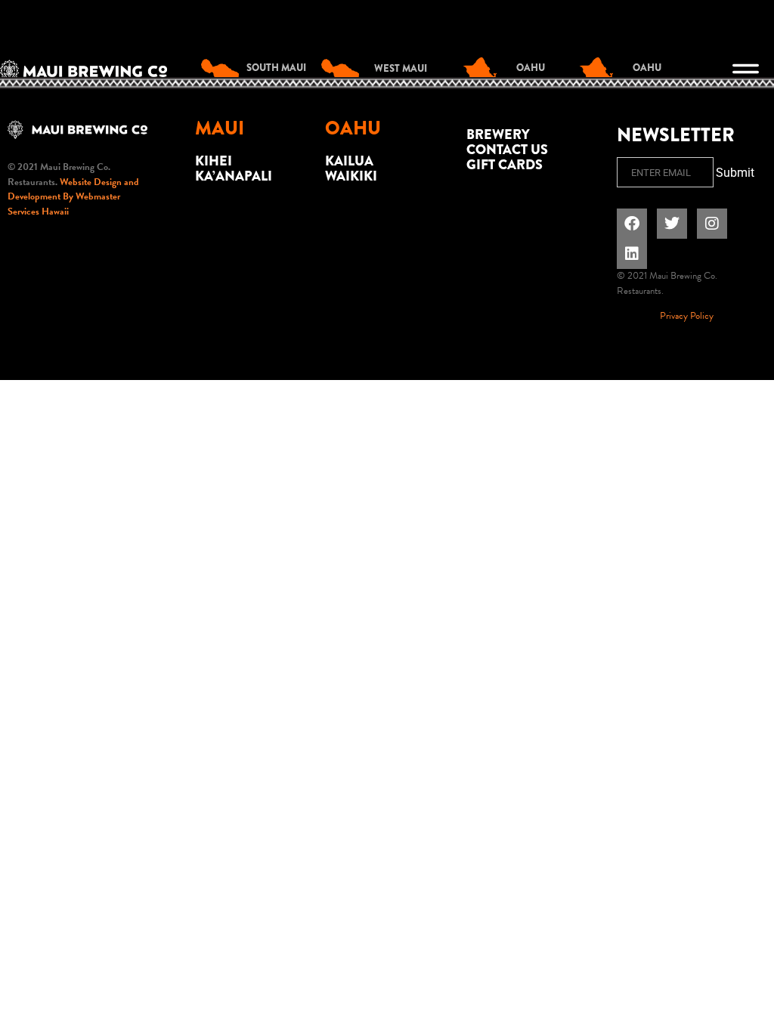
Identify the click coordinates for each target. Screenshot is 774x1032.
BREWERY (498, 134)
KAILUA (349, 160)
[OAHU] (486, 72)
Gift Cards (504, 164)
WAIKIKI (351, 176)
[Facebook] (632, 224)
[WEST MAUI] (344, 72)
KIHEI (213, 160)
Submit (735, 172)
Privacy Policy (687, 315)
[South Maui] (223, 72)
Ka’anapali (233, 176)
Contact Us (507, 149)
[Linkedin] (632, 254)
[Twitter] (672, 224)
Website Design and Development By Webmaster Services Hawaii (73, 197)
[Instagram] (712, 224)
